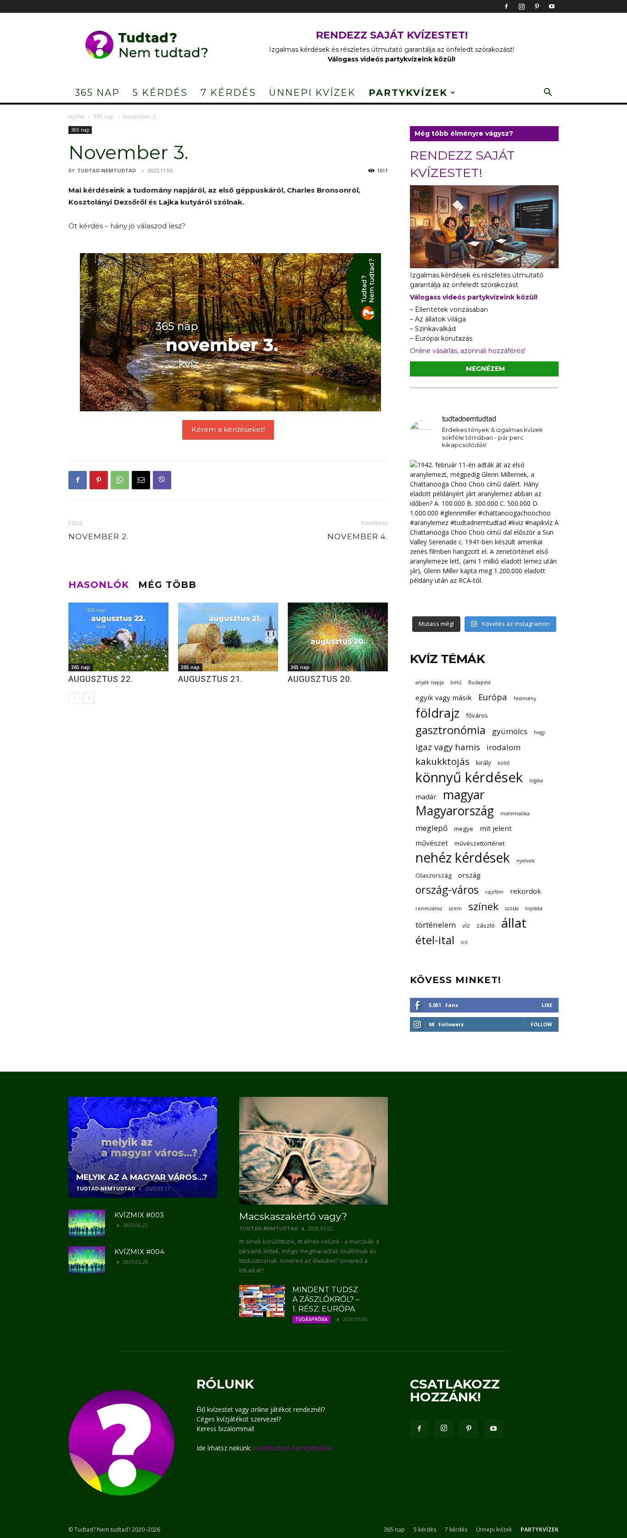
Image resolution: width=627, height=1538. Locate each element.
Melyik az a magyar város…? (141, 1177)
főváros (477, 715)
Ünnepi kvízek (312, 92)
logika (536, 780)
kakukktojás (442, 761)
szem (455, 908)
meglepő (431, 828)
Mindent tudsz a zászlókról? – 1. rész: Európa (325, 1299)
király (483, 762)
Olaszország (433, 875)
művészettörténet (479, 843)
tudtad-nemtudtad (106, 170)
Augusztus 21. (210, 679)
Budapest (479, 682)
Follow (541, 1024)
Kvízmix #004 (139, 1251)
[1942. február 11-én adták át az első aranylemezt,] (484, 534)
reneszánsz (428, 908)
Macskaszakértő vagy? (293, 1216)
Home (76, 117)
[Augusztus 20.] (338, 637)
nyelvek (525, 861)
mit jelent (496, 828)
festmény (525, 698)
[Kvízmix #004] (86, 1260)
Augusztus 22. (100, 679)
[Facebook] (506, 6)
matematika (515, 813)
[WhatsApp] (120, 480)
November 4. (357, 536)
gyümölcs (509, 731)
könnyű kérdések (469, 777)
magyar (464, 795)
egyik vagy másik (443, 697)
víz (466, 925)
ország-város (447, 890)
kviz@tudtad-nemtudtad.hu (293, 1448)
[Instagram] (521, 6)
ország (469, 875)
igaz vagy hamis (447, 747)
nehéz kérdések (462, 858)
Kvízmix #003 (139, 1215)
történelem (435, 924)
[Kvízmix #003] (86, 1223)
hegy (539, 732)
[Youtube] (552, 6)
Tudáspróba (311, 1319)
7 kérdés (228, 92)
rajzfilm (494, 892)
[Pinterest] (536, 6)
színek (483, 906)
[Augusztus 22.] (118, 637)
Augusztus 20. (320, 679)
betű (456, 682)
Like (547, 1004)
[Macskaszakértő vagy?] (313, 1151)
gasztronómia (450, 730)
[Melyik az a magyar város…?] (142, 1147)
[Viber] (162, 480)
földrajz (437, 713)
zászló (485, 925)
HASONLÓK (98, 584)
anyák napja (429, 682)
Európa (492, 697)
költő (503, 763)
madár (426, 796)
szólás (512, 908)
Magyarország (454, 811)
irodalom (504, 747)
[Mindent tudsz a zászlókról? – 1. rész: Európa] (262, 1301)
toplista (534, 908)
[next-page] (89, 698)
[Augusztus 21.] (228, 637)
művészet (431, 842)
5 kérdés (160, 92)
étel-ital (434, 940)
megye (463, 828)
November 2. (98, 536)
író (464, 942)
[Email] (141, 480)
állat (513, 923)
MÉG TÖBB (167, 584)
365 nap (97, 92)
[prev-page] (74, 698)
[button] (548, 93)
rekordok (525, 891)
